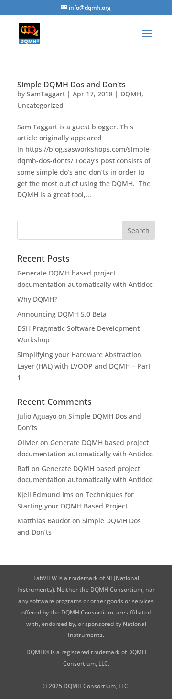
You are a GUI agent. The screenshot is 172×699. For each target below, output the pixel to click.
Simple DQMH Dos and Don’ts (71, 84)
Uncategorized (40, 105)
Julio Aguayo (36, 416)
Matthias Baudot (43, 520)
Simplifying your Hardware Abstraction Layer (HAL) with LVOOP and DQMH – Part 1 (83, 366)
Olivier (27, 442)
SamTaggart (46, 93)
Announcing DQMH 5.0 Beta (62, 313)
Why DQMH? (37, 299)
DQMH (130, 93)
